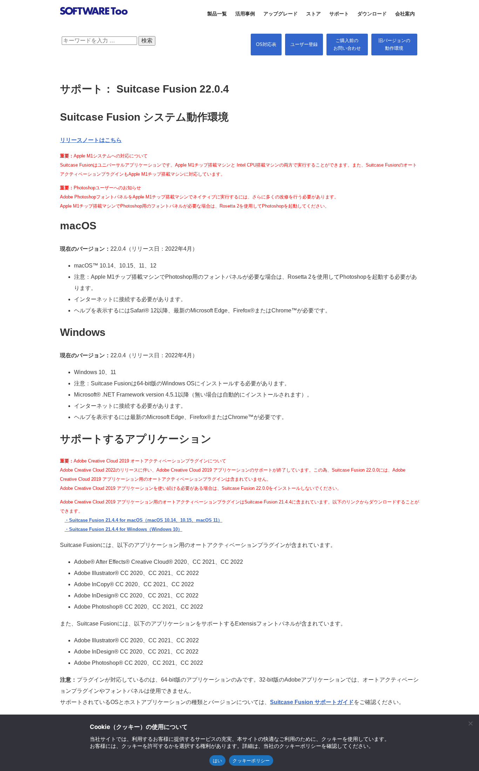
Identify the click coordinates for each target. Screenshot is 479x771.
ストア (313, 13)
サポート (339, 13)
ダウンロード (372, 13)
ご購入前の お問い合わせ (347, 44)
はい (217, 760)
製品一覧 (217, 13)
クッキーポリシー (251, 760)
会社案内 (405, 13)
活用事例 (245, 13)
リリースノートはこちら (91, 140)
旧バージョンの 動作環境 (394, 44)
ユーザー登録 (304, 44)
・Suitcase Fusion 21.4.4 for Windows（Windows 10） (123, 529)
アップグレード (280, 13)
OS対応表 (266, 44)
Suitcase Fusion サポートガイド (312, 702)
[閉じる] (470, 723)
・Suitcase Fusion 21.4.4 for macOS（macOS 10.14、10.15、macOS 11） (143, 520)
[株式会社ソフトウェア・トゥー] (94, 23)
